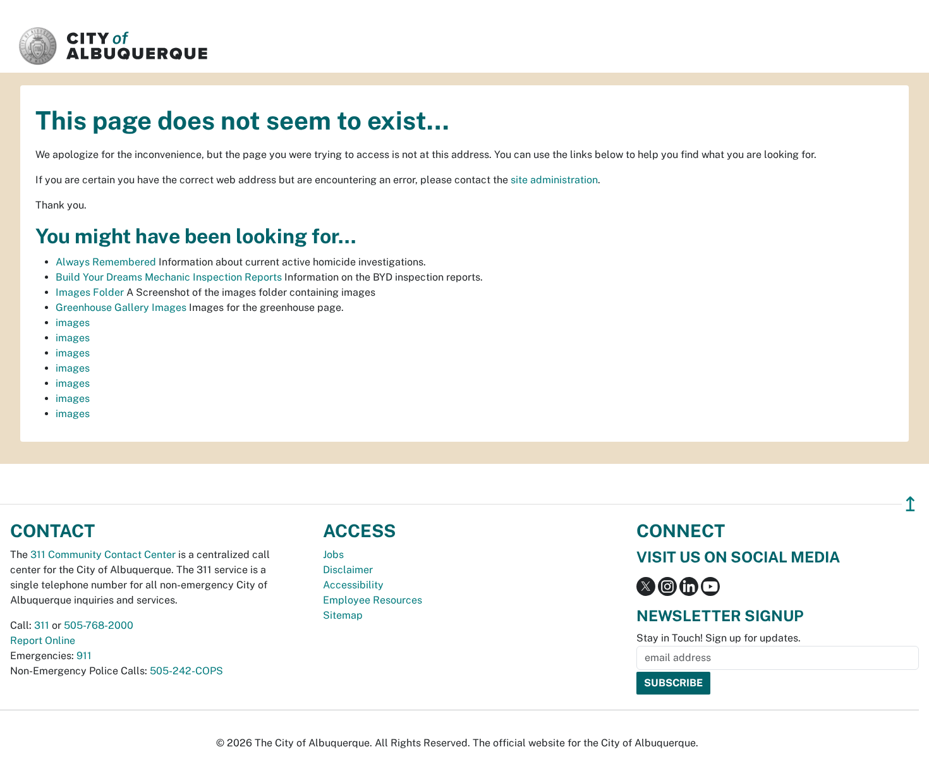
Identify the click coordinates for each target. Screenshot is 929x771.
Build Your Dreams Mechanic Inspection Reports (169, 277)
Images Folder (90, 292)
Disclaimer (348, 570)
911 (84, 656)
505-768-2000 (98, 625)
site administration (554, 180)
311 (41, 625)
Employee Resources (372, 600)
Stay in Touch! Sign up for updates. (718, 638)
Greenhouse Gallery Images (121, 307)
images (73, 323)
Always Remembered (106, 262)
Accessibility (353, 585)
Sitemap (343, 615)
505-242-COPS (186, 671)
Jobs (333, 555)
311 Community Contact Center (103, 555)
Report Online (42, 640)
